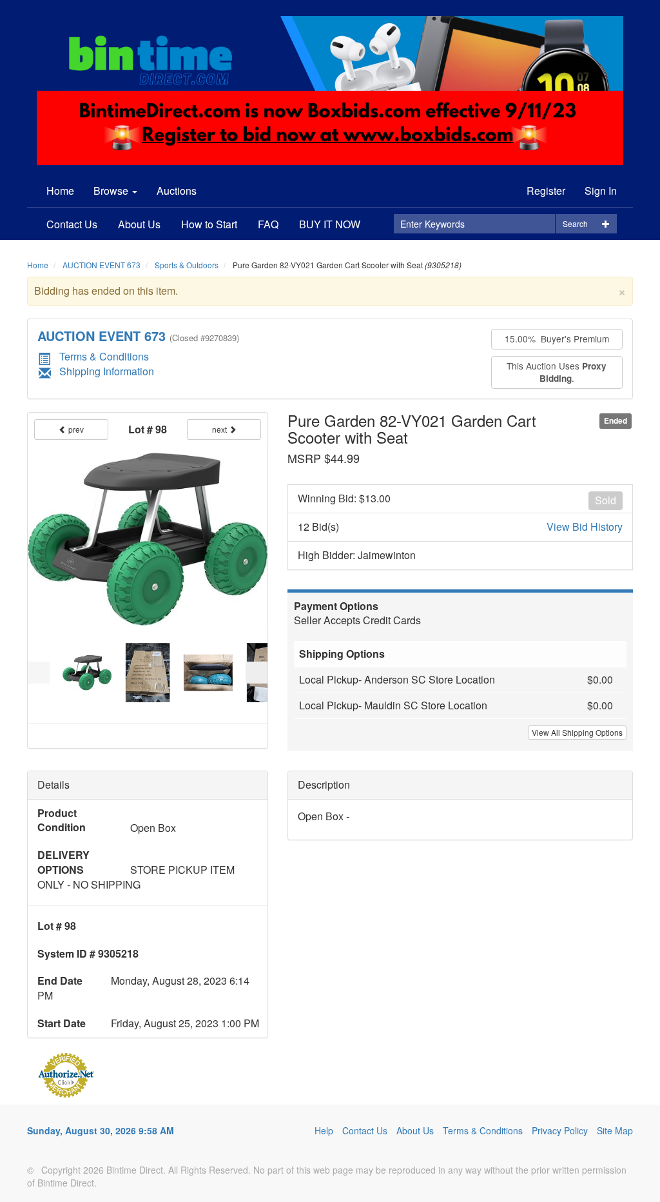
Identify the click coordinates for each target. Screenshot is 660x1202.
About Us (139, 224)
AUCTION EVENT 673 (102, 264)
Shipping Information (106, 371)
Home (60, 190)
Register (546, 190)
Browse (112, 190)
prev (75, 429)
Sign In (601, 190)
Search (575, 223)
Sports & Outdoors (186, 264)
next (220, 429)
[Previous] (39, 673)
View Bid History (585, 527)
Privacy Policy (560, 1130)
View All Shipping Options (577, 732)
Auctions (177, 190)
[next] (256, 673)
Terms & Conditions (104, 356)
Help (324, 1130)
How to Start (209, 224)
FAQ (268, 224)
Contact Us (71, 224)
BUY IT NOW (329, 224)
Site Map (615, 1130)
